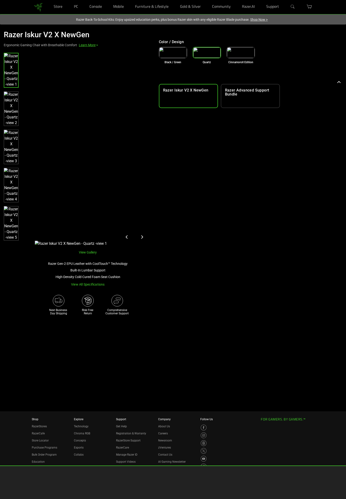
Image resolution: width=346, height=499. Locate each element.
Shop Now (259, 19)
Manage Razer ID (126, 454)
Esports (79, 447)
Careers (163, 433)
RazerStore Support (128, 440)
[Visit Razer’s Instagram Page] (203, 435)
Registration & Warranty (131, 433)
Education (38, 461)
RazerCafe (38, 433)
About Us (164, 426)
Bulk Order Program (44, 454)
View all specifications (88, 284)
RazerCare (122, 447)
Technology (81, 426)
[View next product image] (142, 237)
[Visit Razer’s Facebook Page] (203, 427)
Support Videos (126, 461)
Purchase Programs (44, 447)
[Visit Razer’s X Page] (203, 451)
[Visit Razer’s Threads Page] (203, 443)
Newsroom (165, 440)
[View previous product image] (127, 237)
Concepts (80, 440)
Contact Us (165, 454)
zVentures (164, 447)
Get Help (121, 426)
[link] (38, 6)
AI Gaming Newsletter (172, 461)
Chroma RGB (82, 433)
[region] (77, 149)
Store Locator (40, 440)
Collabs (79, 454)
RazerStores (39, 426)
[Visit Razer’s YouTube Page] (203, 458)
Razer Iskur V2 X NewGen (46, 34)
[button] (11, 70)
